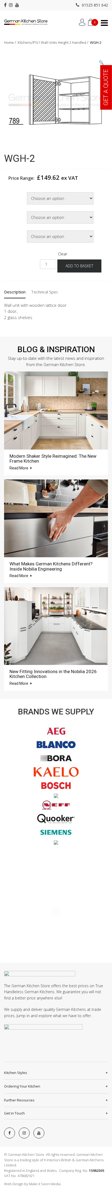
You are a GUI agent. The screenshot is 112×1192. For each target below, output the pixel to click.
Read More (19, 468)
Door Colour (15, 211)
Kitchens (25, 42)
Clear (62, 253)
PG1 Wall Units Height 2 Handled (59, 42)
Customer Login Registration (82, 22)
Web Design (13, 1183)
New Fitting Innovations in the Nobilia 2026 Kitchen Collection (53, 674)
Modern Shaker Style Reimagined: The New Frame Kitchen (53, 458)
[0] (90, 22)
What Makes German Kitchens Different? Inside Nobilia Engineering (51, 566)
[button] (101, 62)
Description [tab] (15, 292)
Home (9, 42)
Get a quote (105, 87)
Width (10, 192)
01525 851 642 (94, 5)
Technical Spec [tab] (44, 292)
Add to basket (79, 265)
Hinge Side (14, 231)
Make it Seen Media (45, 1183)
